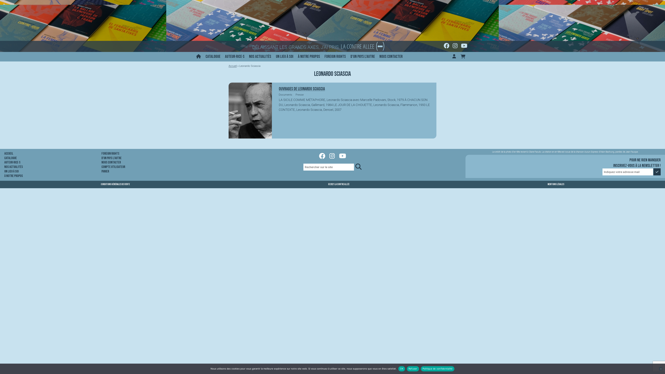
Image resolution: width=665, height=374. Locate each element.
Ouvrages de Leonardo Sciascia (302, 89)
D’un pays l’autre (363, 56)
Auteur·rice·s (235, 56)
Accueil (233, 66)
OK (401, 368)
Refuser (413, 368)
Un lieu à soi (284, 56)
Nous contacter (391, 56)
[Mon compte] (454, 56)
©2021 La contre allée (338, 184)
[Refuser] (660, 369)
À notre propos (309, 56)
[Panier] (463, 56)
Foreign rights (335, 56)
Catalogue (213, 56)
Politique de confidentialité (438, 368)
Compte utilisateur (113, 167)
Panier (105, 171)
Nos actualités (260, 56)
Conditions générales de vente (115, 184)
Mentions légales (556, 184)
